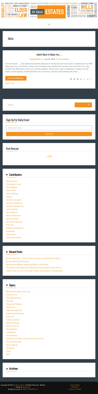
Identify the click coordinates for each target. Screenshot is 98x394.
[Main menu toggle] (49, 24)
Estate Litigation (13, 319)
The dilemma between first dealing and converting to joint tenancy (33, 267)
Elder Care (9, 83)
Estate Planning (12, 323)
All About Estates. (19, 385)
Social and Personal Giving (17, 261)
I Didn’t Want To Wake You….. (49, 54)
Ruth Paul (10, 225)
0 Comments (63, 59)
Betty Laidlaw (11, 181)
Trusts (8, 351)
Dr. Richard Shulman (14, 222)
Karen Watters (12, 212)
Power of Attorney (13, 341)
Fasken (9, 196)
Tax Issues (10, 348)
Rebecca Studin (12, 218)
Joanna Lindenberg (14, 203)
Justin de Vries (12, 209)
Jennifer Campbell (13, 200)
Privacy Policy (75, 385)
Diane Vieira (11, 190)
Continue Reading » (16, 79)
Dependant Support (14, 304)
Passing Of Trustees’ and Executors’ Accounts (25, 338)
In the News (11, 332)
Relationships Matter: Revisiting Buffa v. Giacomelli (27, 264)
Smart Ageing (12, 345)
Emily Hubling (12, 193)
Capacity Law (11, 294)
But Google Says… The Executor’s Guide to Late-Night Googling (33, 258)
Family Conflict (12, 326)
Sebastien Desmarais (14, 228)
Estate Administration (15, 313)
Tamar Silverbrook (13, 237)
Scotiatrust (10, 231)
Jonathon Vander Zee (15, 206)
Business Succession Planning (18, 291)
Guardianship (11, 329)
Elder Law (10, 316)
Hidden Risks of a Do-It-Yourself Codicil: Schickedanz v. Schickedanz (34, 271)
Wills (8, 354)
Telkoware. (26, 387)
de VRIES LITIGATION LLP (29, 389)
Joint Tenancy (11, 335)
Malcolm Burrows (13, 215)
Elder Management (14, 310)
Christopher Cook (13, 184)
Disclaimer (75, 387)
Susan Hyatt (11, 234)
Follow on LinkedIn (75, 389)
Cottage (9, 301)
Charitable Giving (13, 298)
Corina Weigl (11, 187)
